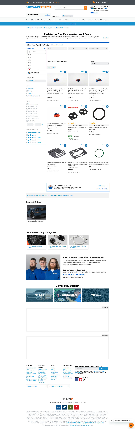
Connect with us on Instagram (84, 379)
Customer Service (42, 375)
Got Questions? (42, 373)
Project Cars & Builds (31, 368)
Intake (72, 19)
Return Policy (41, 372)
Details (56, 2)
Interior (78, 19)
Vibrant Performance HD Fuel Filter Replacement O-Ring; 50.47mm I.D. (99, 163)
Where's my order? (42, 369)
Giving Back (53, 370)
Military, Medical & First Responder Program (42, 379)
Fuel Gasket (31, 80)
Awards (52, 369)
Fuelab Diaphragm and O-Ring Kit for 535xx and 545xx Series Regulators (77, 90)
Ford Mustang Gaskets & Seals (61, 27)
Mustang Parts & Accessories (33, 27)
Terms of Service (85, 425)
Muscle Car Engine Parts (51, 195)
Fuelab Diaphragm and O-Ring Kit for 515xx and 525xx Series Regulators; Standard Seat (98, 90)
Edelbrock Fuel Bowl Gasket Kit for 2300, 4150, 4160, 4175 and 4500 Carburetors (77, 164)
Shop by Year (29, 372)
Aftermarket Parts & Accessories (35, 195)
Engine (55, 19)
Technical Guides (30, 376)
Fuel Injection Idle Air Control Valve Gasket (78, 128)
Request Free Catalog (31, 379)
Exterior (67, 19)
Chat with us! (41, 376)
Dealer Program (54, 376)
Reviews (53, 379)
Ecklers (83, 402)
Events (27, 369)
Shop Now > (72, 24)
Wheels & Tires (104, 19)
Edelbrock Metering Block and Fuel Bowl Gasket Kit (56, 163)
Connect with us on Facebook (76, 379)
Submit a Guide (54, 372)
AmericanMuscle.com (38, 7)
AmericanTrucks (65, 402)
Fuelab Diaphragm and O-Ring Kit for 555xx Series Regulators (56, 124)
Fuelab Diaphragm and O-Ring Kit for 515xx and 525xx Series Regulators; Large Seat (56, 90)
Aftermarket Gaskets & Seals (65, 195)
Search (85, 8)
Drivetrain (49, 19)
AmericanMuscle (54, 402)
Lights (83, 19)
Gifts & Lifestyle (35, 19)
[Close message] (108, 23)
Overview (53, 368)
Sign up (103, 368)
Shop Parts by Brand (31, 373)
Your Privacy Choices (89, 422)
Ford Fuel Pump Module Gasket (98, 127)
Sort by (92, 61)
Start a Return (41, 371)
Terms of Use (41, 382)
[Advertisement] (67, 320)
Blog (27, 377)
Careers (53, 373)
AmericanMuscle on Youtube (80, 379)
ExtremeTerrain (75, 402)
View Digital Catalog (31, 380)
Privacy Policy (95, 371)
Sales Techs (53, 377)
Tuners (97, 19)
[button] (94, 13)
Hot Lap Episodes (30, 370)
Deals (28, 19)
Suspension (90, 19)
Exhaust (61, 19)
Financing (28, 375)
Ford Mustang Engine (47, 27)
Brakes (43, 19)
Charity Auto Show (55, 375)
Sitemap (68, 422)
